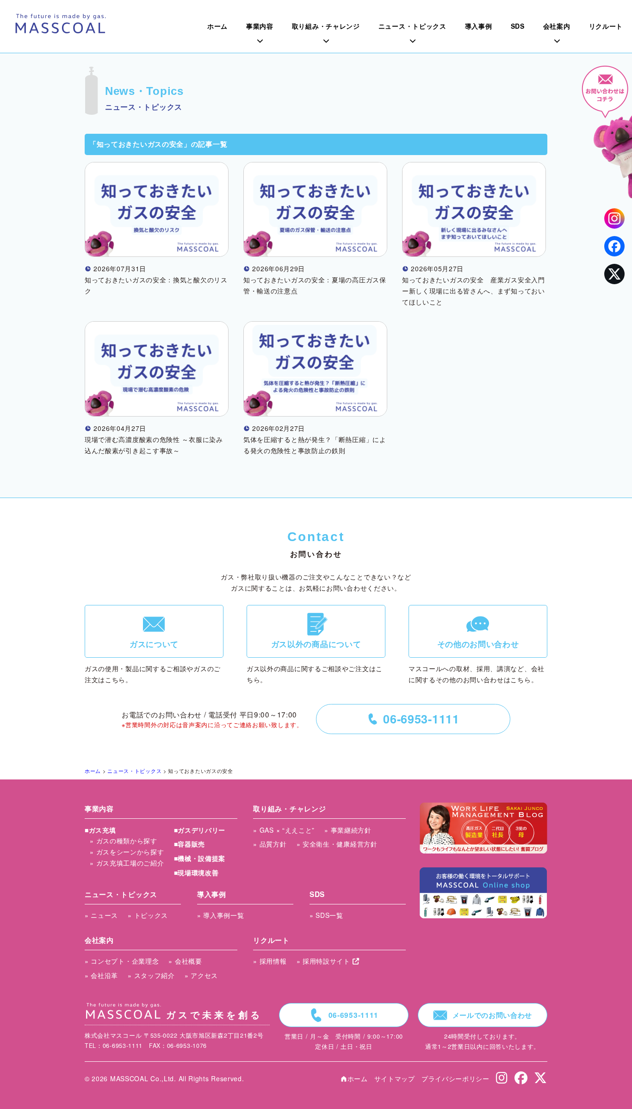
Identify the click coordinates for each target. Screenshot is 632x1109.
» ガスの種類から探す (123, 840)
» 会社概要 (185, 961)
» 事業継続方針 (348, 830)
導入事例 (211, 894)
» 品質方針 (269, 843)
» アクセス (201, 975)
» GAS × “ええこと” (284, 830)
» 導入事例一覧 (220, 915)
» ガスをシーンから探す (127, 851)
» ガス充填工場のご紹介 (127, 862)
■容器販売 (189, 843)
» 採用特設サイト (325, 961)
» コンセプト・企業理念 (122, 961)
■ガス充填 (100, 830)
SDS (317, 894)
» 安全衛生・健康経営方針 (337, 843)
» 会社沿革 (101, 975)
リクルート (271, 940)
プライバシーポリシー (455, 1078)
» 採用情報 (269, 961)
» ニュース (101, 915)
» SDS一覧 (326, 915)
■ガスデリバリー (200, 830)
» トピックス (148, 915)
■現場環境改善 (196, 872)
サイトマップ (394, 1078)
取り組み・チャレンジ (289, 809)
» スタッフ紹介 (151, 975)
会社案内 (99, 940)
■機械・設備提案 (200, 858)
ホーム (354, 1078)
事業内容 (99, 809)
